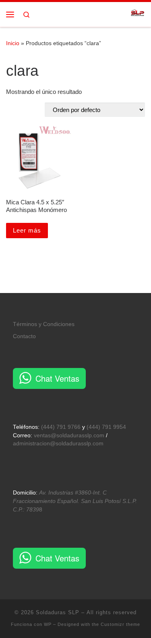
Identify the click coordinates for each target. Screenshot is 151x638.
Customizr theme (120, 624)
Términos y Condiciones (43, 324)
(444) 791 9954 (106, 427)
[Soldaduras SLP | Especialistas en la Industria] (137, 13)
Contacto (24, 336)
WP (48, 624)
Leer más (27, 230)
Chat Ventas (57, 378)
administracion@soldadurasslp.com (58, 444)
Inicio (12, 43)
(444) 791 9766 (61, 427)
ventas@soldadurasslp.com (69, 435)
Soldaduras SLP (57, 612)
